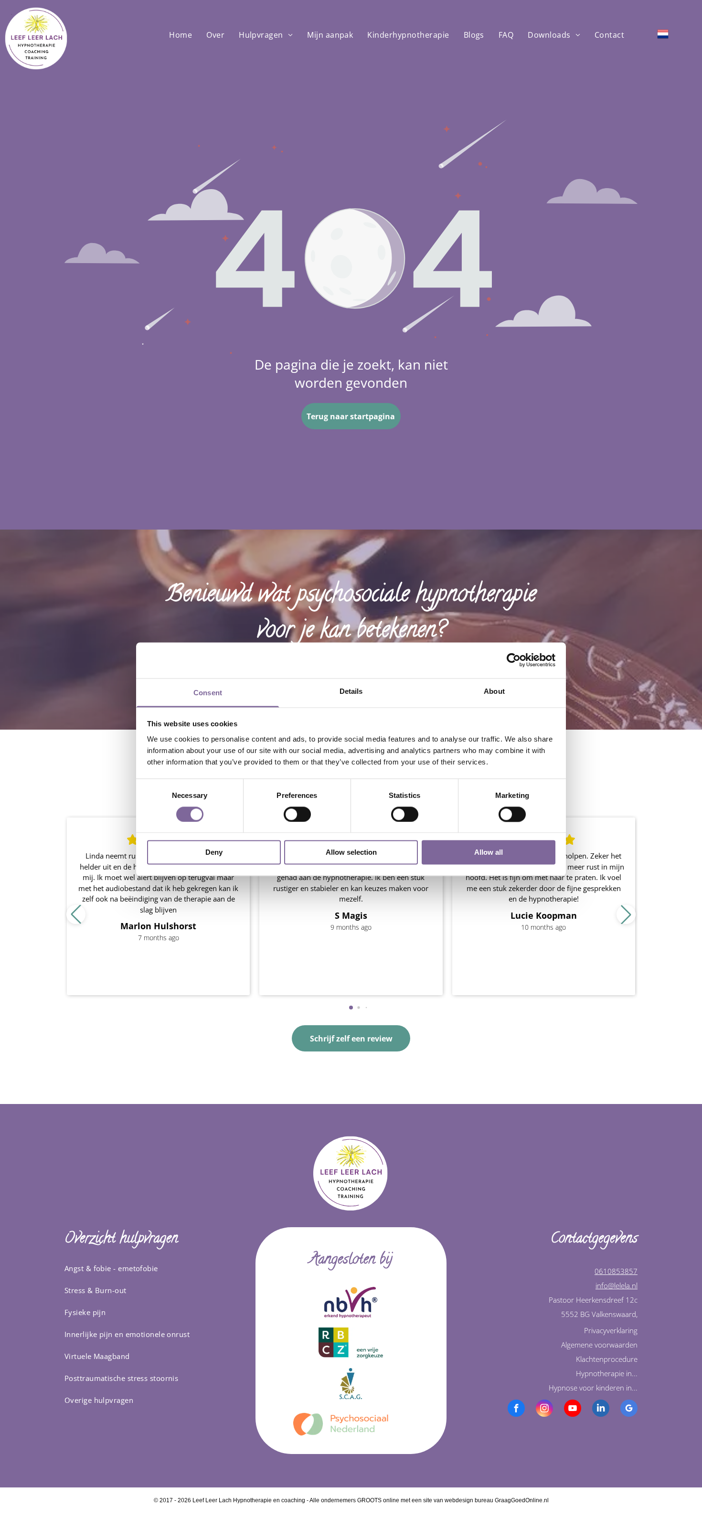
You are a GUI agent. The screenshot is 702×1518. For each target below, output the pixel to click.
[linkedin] (600, 1409)
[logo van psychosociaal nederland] (351, 1424)
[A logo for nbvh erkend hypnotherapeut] (351, 1302)
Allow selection (351, 853)
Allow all (488, 853)
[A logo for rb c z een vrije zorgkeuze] (351, 1343)
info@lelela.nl (617, 1285)
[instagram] (544, 1409)
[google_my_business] (629, 1409)
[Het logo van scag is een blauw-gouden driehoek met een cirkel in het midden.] (351, 1383)
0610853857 (616, 1271)
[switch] (297, 814)
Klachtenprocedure (607, 1359)
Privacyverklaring (611, 1330)
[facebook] (516, 1409)
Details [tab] (351, 691)
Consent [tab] (207, 693)
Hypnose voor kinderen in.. (592, 1387)
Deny (214, 853)
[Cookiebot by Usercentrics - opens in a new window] (513, 660)
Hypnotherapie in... (607, 1373)
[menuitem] (180, 35)
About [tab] (494, 691)
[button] (626, 914)
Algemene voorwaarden (599, 1344)
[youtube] (572, 1409)
